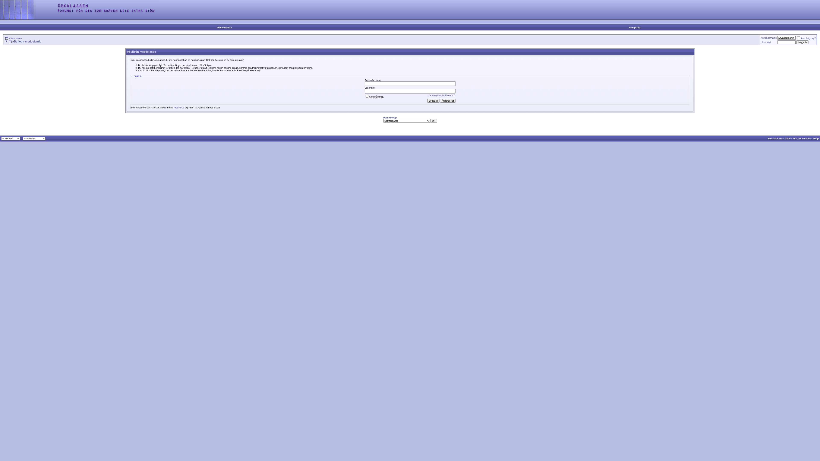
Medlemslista (224, 27)
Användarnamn (769, 37)
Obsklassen (15, 38)
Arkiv (788, 138)
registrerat (179, 107)
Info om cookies (802, 138)
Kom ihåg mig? (808, 38)
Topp (816, 138)
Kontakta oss (775, 138)
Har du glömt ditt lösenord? (441, 95)
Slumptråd (634, 27)
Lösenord (766, 42)
